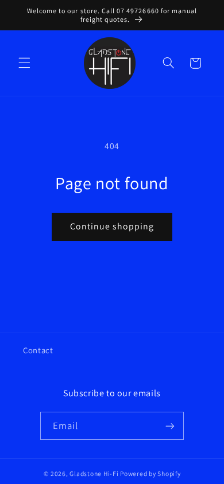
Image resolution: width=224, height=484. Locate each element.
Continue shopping (112, 226)
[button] (24, 63)
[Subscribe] (170, 426)
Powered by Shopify (150, 473)
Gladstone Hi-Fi (93, 473)
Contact (38, 350)
